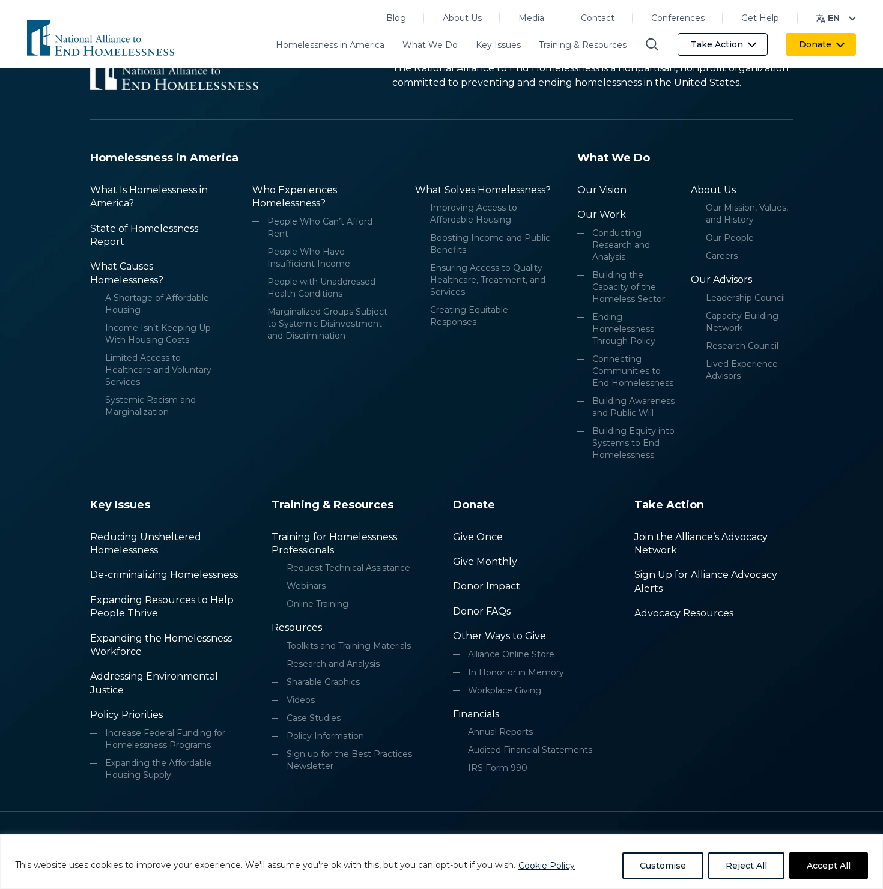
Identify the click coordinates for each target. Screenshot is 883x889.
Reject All (746, 865)
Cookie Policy (546, 865)
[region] (441, 861)
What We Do (430, 45)
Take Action (717, 44)
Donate (815, 44)
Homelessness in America (330, 45)
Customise (663, 865)
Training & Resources (583, 45)
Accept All (829, 865)
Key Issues (498, 45)
